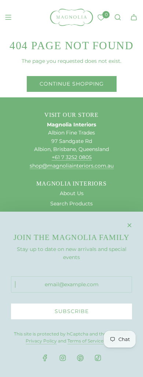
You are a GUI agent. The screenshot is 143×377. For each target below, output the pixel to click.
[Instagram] (63, 358)
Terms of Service (85, 341)
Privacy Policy (41, 341)
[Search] (118, 17)
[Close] (129, 225)
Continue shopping (72, 83)
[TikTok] (98, 358)
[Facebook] (45, 358)
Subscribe (72, 311)
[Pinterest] (80, 358)
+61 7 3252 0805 (72, 157)
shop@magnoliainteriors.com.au (72, 165)
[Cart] (134, 17)
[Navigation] (8, 17)
